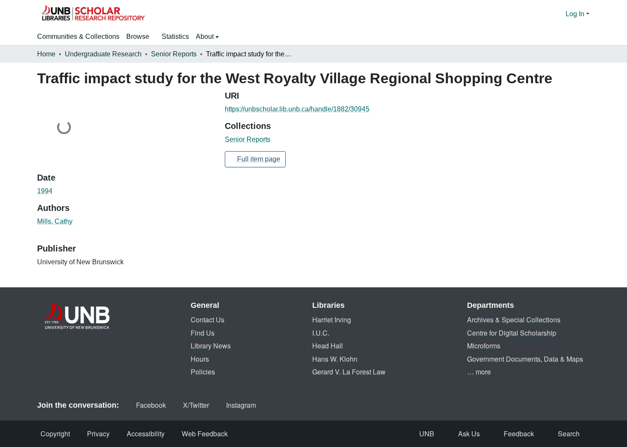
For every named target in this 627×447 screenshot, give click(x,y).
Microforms (483, 346)
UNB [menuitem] (426, 433)
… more (479, 372)
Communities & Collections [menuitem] (78, 36)
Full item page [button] (257, 159)
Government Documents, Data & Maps (525, 359)
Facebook (151, 405)
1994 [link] (44, 191)
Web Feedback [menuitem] (205, 433)
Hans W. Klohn (334, 359)
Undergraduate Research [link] (103, 54)
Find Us (203, 333)
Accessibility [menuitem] (146, 433)
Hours (200, 359)
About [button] (205, 36)
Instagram (241, 405)
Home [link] (46, 54)
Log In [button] (576, 14)
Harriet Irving (331, 319)
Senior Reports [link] (174, 54)
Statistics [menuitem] (175, 36)
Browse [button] (137, 36)
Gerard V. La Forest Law (349, 372)
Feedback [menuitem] (519, 433)
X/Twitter (196, 405)
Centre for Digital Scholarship (511, 333)
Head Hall (327, 346)
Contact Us (207, 319)
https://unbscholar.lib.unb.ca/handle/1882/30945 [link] (297, 109)
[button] (92, 14)
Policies (203, 372)
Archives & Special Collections (513, 319)
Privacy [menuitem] (98, 433)
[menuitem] (140, 36)
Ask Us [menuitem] (469, 433)
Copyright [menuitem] (55, 433)
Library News (211, 346)
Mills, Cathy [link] (55, 221)
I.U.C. (320, 333)
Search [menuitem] (569, 433)
